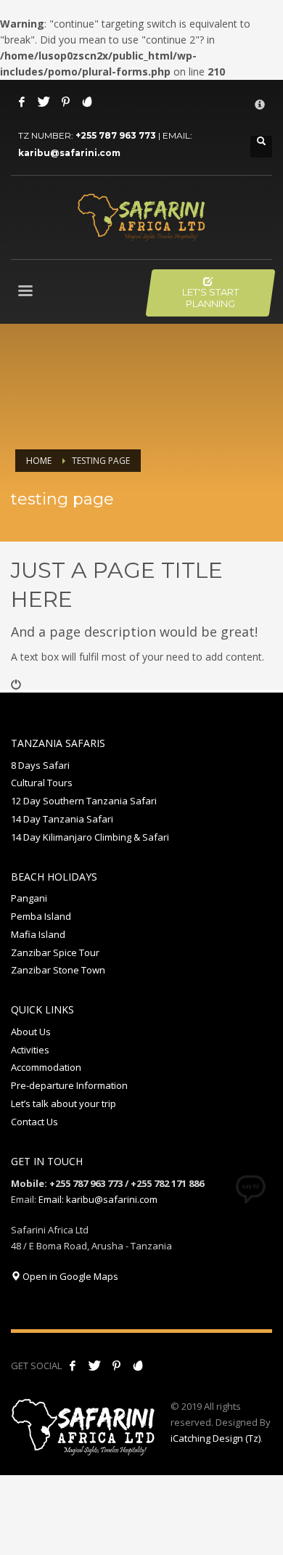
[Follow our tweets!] (94, 1365)
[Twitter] (43, 102)
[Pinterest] (65, 102)
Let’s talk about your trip (63, 1103)
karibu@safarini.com (69, 152)
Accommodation (46, 1067)
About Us (31, 1031)
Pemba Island (41, 916)
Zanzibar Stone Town (58, 969)
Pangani (29, 898)
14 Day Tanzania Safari (62, 818)
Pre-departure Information (69, 1085)
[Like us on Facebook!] (72, 1365)
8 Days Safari (40, 765)
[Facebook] (22, 102)
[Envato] (87, 102)
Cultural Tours (42, 782)
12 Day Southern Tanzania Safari (84, 800)
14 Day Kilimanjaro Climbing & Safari (90, 837)
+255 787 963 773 (115, 135)
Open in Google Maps (69, 1276)
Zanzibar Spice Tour (55, 952)
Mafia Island (38, 934)
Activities (30, 1049)
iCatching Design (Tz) (216, 1438)
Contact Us (34, 1121)
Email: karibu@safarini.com (97, 1199)
